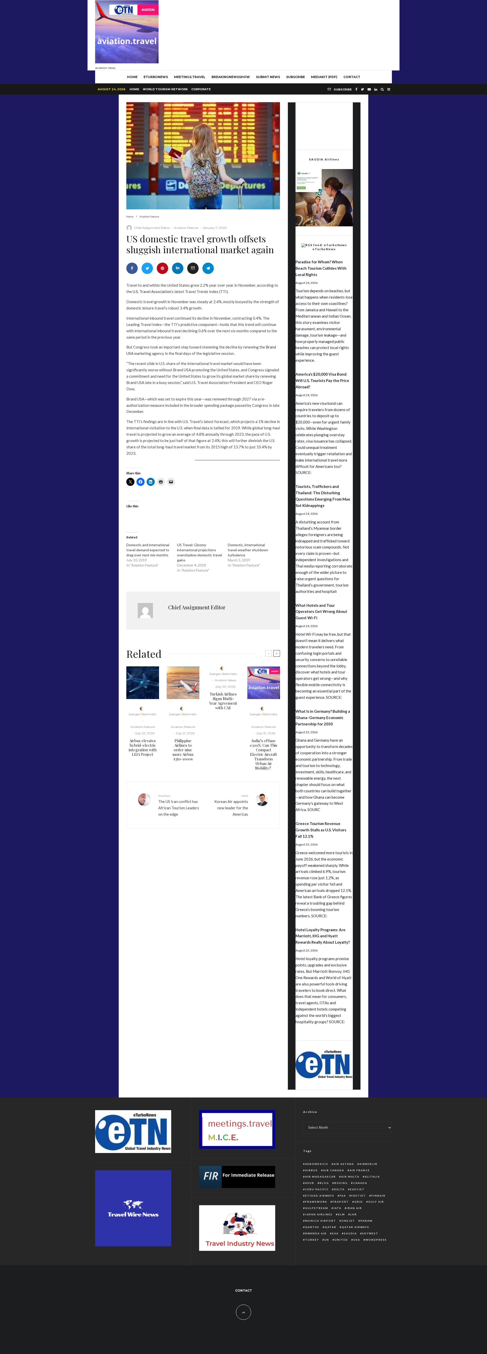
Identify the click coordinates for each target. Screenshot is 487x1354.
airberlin (368, 1163)
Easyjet (357, 1189)
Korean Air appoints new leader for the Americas (231, 805)
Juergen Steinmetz (142, 714)
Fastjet (358, 1195)
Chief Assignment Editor (152, 228)
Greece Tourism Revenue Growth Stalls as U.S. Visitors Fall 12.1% (320, 829)
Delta (339, 1189)
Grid (358, 1201)
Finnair (378, 1195)
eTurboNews (156, 77)
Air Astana (344, 1163)
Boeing (341, 1182)
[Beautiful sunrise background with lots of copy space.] (183, 682)
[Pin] (162, 268)
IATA (337, 1208)
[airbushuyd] (142, 682)
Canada (360, 1182)
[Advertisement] (299, 34)
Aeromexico (316, 1163)
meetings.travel (189, 77)
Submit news (268, 77)
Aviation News (225, 680)
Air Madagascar (320, 1176)
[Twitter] (362, 89)
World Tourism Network (165, 89)
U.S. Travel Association (152, 291)
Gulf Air (376, 1201)
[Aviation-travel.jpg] (263, 682)
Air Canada (333, 1170)
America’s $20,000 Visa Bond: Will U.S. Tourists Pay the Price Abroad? (322, 380)
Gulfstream (316, 1208)
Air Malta (350, 1176)
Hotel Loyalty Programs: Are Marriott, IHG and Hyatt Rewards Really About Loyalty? (322, 936)
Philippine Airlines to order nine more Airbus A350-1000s (183, 749)
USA (356, 1239)
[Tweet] (147, 268)
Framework (316, 1201)
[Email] (193, 268)
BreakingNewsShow (231, 77)
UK (326, 1239)
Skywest (370, 1233)
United (341, 1239)
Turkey (312, 1239)
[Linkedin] (376, 89)
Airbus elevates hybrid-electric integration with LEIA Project (142, 747)
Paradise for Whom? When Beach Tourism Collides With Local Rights (320, 268)
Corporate (201, 89)
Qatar (330, 1227)
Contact (351, 77)
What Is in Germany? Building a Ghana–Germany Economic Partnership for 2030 (322, 717)
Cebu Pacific (317, 1189)
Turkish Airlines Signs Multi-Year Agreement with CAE (223, 701)
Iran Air (354, 1208)
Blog (324, 1182)
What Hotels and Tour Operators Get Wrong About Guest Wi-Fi (321, 611)
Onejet (348, 1220)
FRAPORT (341, 1201)
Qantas (312, 1227)
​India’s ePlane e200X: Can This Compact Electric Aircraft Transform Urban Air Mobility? (263, 754)
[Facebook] (356, 89)
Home (134, 89)
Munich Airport (320, 1220)
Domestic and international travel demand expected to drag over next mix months (147, 550)
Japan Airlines (319, 1214)
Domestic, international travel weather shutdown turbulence (248, 550)
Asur (309, 1182)
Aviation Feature (186, 228)
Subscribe (295, 77)
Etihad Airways (319, 1195)
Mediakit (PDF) (324, 77)
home (132, 77)
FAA (343, 1195)
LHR (353, 1214)
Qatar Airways (355, 1227)
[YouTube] (369, 89)
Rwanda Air (316, 1233)
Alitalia (372, 1176)
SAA (335, 1233)
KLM (341, 1214)
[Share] (132, 268)
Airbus (311, 1170)
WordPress (376, 1239)
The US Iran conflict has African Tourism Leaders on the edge (178, 805)
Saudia (350, 1233)
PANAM (366, 1220)
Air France (360, 1170)
